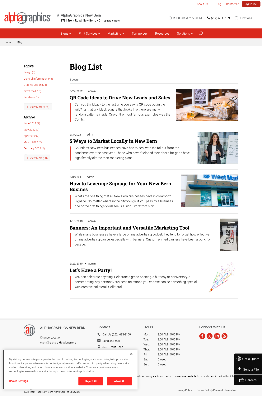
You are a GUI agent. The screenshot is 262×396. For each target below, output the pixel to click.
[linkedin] (217, 336)
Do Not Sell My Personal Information (216, 390)
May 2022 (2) (31, 129)
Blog (218, 4)
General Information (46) (38, 78)
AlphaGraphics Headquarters (58, 342)
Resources (162, 33)
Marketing (114, 33)
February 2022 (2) (34, 148)
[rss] (224, 336)
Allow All (119, 381)
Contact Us (232, 4)
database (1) (31, 97)
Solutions (183, 33)
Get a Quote (251, 359)
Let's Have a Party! (91, 270)
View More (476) (39, 107)
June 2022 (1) (32, 123)
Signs (64, 33)
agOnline (251, 4)
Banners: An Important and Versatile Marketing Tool (129, 228)
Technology (139, 33)
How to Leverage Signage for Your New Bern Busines (120, 186)
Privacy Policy (184, 390)
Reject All (90, 381)
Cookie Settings (18, 381)
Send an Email (111, 341)
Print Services (88, 33)
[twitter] (209, 336)
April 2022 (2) (32, 136)
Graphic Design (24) (35, 85)
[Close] (131, 354)
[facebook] (202, 336)
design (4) (29, 72)
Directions (245, 18)
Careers (251, 380)
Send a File (251, 369)
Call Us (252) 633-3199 (116, 334)
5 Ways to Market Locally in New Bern (113, 141)
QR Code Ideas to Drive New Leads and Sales (120, 97)
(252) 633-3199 (220, 18)
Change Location (50, 337)
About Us (202, 4)
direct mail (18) (32, 91)
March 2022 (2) (33, 142)
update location (112, 20)
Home (8, 42)
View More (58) (39, 158)
